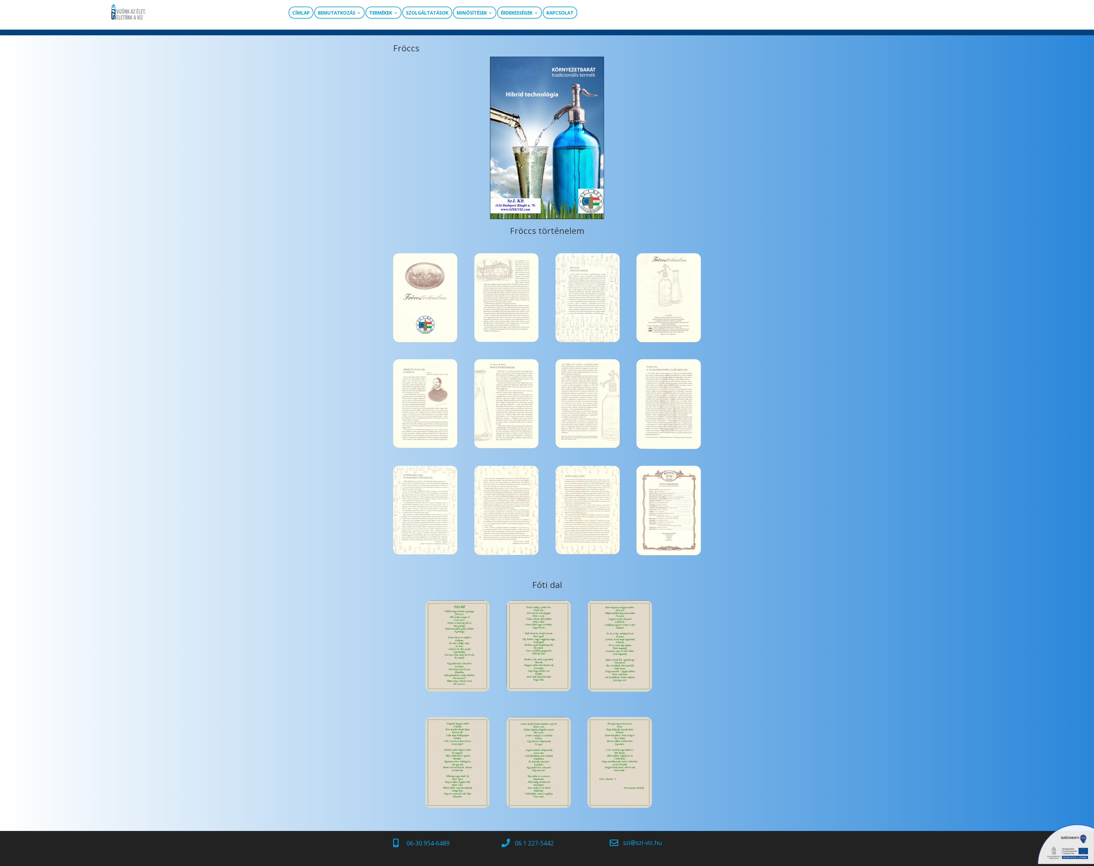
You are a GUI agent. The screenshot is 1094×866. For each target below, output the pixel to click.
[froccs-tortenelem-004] (506, 340)
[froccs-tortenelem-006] (588, 446)
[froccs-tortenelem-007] (668, 447)
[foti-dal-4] (457, 806)
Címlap (301, 13)
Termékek (380, 13)
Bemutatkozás (336, 13)
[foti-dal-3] (619, 690)
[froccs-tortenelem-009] (506, 553)
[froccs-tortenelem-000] (425, 340)
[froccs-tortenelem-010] (425, 552)
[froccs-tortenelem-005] (506, 446)
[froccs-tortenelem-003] (425, 446)
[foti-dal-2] (539, 689)
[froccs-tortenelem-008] (588, 552)
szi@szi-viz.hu (642, 843)
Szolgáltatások (427, 13)
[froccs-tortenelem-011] (668, 553)
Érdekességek (516, 13)
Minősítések (472, 13)
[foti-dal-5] (539, 806)
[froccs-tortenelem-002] (668, 340)
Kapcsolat (559, 13)
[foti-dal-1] (457, 690)
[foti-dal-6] (619, 806)
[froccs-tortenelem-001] (588, 340)
